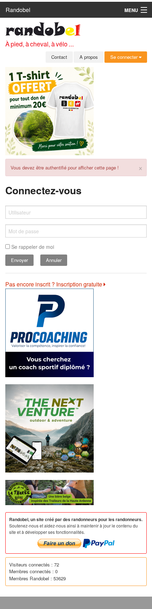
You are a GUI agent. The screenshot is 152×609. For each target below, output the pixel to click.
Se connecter (124, 57)
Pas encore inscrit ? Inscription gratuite (54, 284)
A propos (89, 57)
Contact (59, 57)
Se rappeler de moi (32, 246)
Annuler (54, 260)
